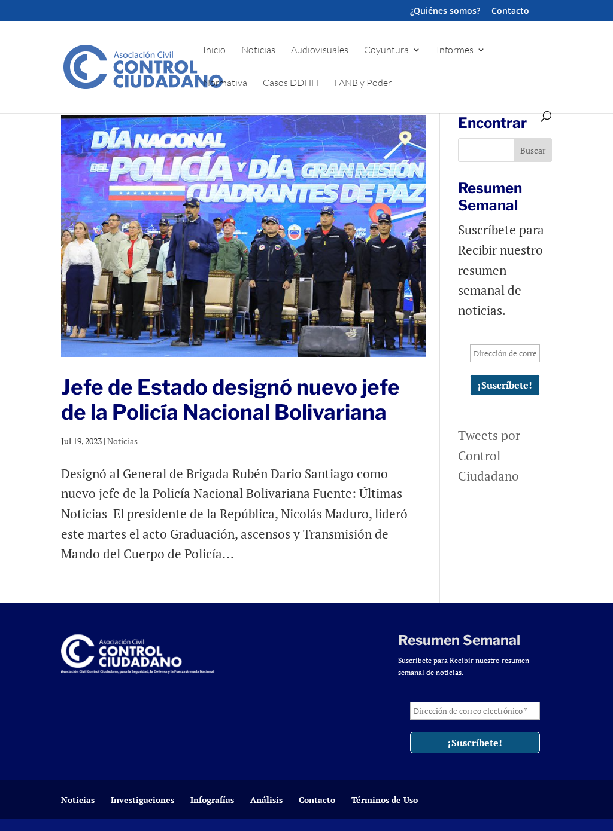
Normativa (225, 83)
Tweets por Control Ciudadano (489, 455)
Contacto (510, 11)
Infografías (212, 799)
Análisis (266, 799)
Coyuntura (386, 50)
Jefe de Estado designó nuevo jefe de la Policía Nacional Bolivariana (230, 399)
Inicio (214, 50)
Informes (455, 50)
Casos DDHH (290, 83)
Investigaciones (142, 799)
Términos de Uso (384, 799)
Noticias (258, 50)
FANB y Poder (363, 83)
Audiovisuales (319, 50)
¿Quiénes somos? (445, 11)
